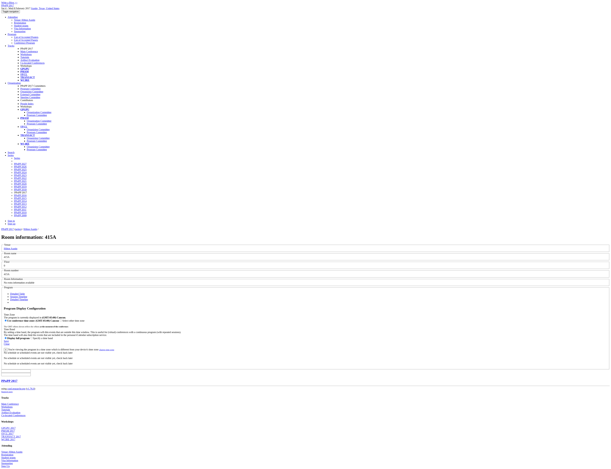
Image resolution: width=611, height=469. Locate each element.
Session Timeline (18, 296)
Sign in (11, 221)
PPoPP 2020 (20, 184)
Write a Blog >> (9, 2)
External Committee (30, 94)
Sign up (11, 223)
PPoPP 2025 (20, 169)
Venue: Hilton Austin (24, 20)
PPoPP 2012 (20, 207)
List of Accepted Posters (26, 37)
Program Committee (30, 88)
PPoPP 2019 (20, 186)
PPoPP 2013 (20, 204)
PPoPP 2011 (20, 209)
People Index (27, 103)
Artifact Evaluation (29, 60)
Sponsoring (19, 31)
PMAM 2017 (8, 431)
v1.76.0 (30, 388)
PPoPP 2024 (20, 172)
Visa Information (22, 28)
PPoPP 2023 (20, 175)
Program (12, 34)
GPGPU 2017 (8, 428)
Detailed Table (17, 293)
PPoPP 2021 (20, 181)
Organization (14, 83)
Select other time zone (73, 320)
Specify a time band (43, 338)
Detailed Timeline (19, 299)
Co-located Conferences (32, 63)
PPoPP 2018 (20, 189)
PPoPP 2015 (20, 198)
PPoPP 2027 (20, 164)
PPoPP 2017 (7, 229)
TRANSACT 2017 (11, 436)
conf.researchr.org (16, 388)
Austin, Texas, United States (45, 8)
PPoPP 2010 (20, 212)
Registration (20, 22)
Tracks (11, 45)
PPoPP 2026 (20, 166)
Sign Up (5, 466)
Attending (13, 17)
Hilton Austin (30, 229)
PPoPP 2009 (20, 215)
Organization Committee (39, 112)
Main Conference (29, 51)
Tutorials (24, 57)
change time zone (106, 349)
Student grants (21, 25)
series (18, 229)
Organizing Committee (31, 91)
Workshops (26, 54)
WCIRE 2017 (8, 439)
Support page (7, 392)
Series (17, 158)
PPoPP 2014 (20, 201)
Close (7, 344)
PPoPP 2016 (20, 195)
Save (6, 341)
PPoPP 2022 (20, 178)
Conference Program (24, 43)
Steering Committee (30, 97)
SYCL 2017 (7, 433)
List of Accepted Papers (26, 40)
